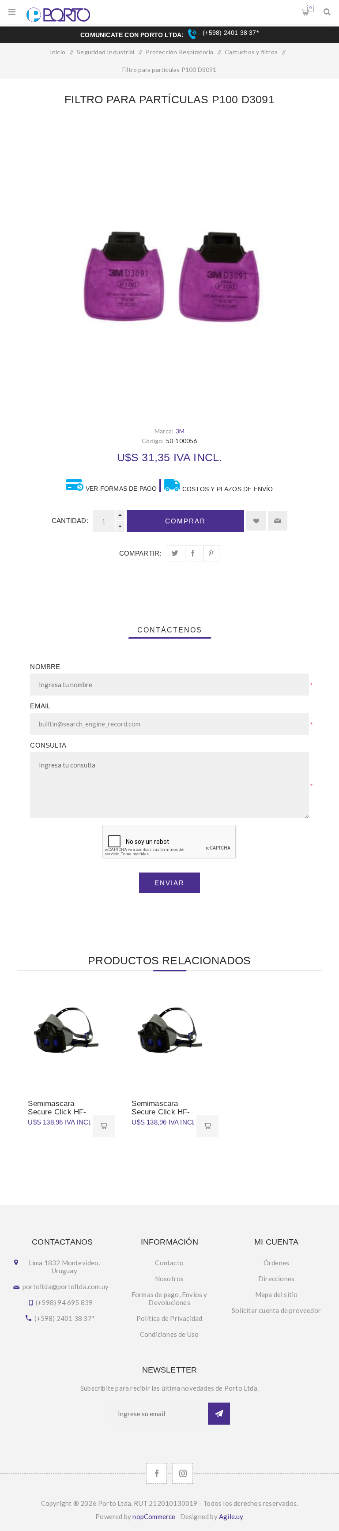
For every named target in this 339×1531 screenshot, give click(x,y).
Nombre (45, 666)
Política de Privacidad (169, 1318)
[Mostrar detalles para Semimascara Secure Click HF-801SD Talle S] (65, 1033)
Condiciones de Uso (169, 1334)
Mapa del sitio (276, 1294)
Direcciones (276, 1279)
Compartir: (140, 553)
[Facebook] (156, 1473)
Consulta (48, 745)
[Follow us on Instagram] (182, 1473)
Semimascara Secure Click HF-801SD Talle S (57, 1112)
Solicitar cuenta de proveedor (276, 1310)
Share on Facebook (193, 553)
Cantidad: (70, 520)
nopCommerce (153, 1516)
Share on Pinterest (211, 553)
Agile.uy (231, 1516)
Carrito (310, 8)
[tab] (169, 630)
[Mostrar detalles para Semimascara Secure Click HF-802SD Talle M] (169, 1033)
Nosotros (169, 1279)
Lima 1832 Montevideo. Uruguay (64, 1267)
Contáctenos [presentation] (169, 630)
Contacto (169, 1263)
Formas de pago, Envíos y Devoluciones (169, 1298)
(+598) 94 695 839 (64, 1302)
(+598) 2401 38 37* (229, 32)
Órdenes (276, 1263)
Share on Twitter (175, 553)
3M (180, 431)
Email (40, 706)
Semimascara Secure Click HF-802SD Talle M (161, 1112)
